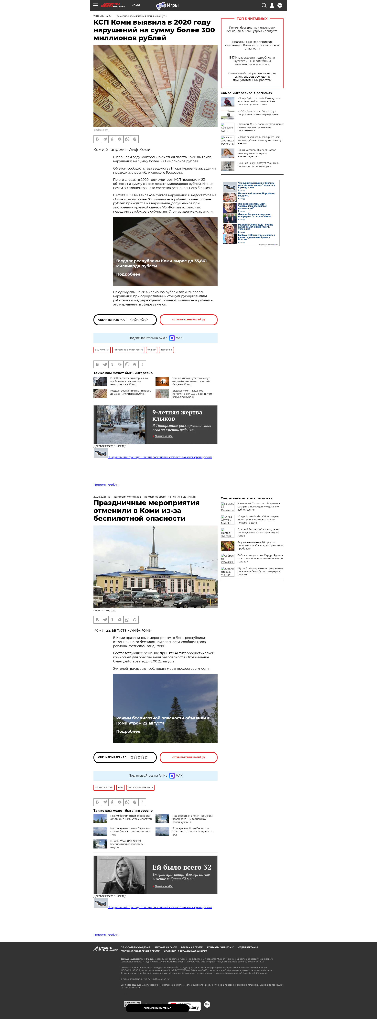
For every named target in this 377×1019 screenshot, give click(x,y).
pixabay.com (101, 129)
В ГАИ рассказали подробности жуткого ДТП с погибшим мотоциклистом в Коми (252, 61)
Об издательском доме (135, 947)
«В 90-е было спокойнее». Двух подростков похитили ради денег (258, 113)
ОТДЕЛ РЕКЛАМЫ (248, 947)
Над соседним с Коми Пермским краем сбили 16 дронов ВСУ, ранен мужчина (192, 819)
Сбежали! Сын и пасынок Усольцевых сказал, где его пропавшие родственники (261, 127)
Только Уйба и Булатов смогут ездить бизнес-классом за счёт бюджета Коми (191, 381)
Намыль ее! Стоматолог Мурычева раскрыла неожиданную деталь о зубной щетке (259, 506)
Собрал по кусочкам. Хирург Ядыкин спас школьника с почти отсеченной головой (260, 558)
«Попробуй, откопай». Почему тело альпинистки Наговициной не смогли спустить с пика (259, 101)
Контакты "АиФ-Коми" (220, 947)
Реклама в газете (192, 947)
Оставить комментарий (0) (188, 319)
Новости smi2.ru (106, 485)
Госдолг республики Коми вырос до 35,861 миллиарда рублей (161, 263)
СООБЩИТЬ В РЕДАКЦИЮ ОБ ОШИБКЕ (185, 951)
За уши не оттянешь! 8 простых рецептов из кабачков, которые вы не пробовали (260, 545)
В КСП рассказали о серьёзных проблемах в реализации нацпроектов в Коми (129, 381)
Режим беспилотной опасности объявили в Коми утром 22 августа (252, 29)
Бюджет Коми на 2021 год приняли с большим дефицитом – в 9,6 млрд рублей (193, 393)
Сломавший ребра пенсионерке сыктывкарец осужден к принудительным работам (252, 77)
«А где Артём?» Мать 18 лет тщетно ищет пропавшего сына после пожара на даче (259, 519)
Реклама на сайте (166, 947)
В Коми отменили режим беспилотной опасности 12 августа (126, 844)
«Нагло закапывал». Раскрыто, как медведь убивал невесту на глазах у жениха (260, 140)
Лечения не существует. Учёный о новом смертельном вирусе (258, 164)
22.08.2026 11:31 (102, 496)
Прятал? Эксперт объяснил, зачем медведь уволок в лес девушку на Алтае (258, 532)
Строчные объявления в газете (140, 951)
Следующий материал (157, 1008)
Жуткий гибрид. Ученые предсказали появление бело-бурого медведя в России (260, 571)
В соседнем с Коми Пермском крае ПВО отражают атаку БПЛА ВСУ (192, 831)
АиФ (113, 610)
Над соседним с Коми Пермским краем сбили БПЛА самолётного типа (130, 831)
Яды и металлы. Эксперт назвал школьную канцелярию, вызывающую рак (257, 153)
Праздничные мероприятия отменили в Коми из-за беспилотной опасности (252, 45)
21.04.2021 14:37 (102, 16)
